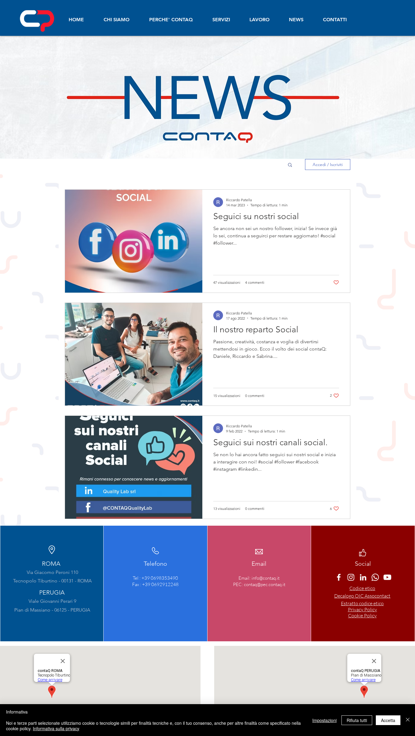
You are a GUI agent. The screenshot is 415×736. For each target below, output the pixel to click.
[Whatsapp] (375, 577)
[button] (290, 165)
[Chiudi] (407, 720)
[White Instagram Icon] (350, 577)
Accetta (388, 720)
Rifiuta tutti (357, 720)
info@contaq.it (266, 578)
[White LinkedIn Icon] (363, 577)
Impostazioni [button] (324, 720)
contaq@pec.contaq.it (264, 584)
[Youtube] (387, 577)
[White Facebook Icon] (338, 577)
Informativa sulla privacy (56, 728)
